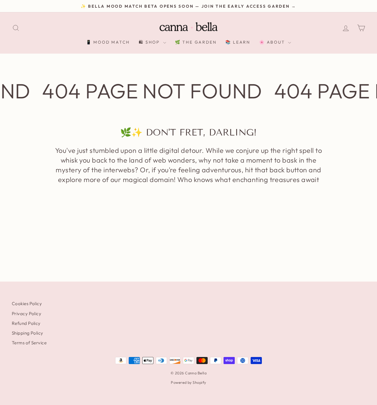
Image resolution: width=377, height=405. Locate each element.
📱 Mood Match (108, 42)
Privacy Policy (26, 313)
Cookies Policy (27, 303)
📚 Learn (237, 42)
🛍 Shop (150, 42)
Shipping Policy (27, 333)
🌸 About (273, 42)
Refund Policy (26, 323)
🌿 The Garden (196, 42)
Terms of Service (29, 343)
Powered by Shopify (188, 382)
